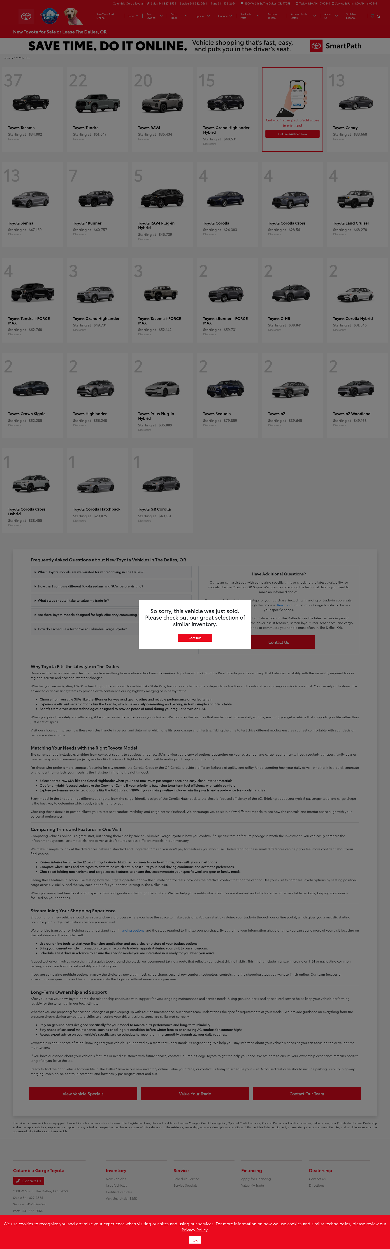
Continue (195, 638)
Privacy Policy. (195, 1229)
